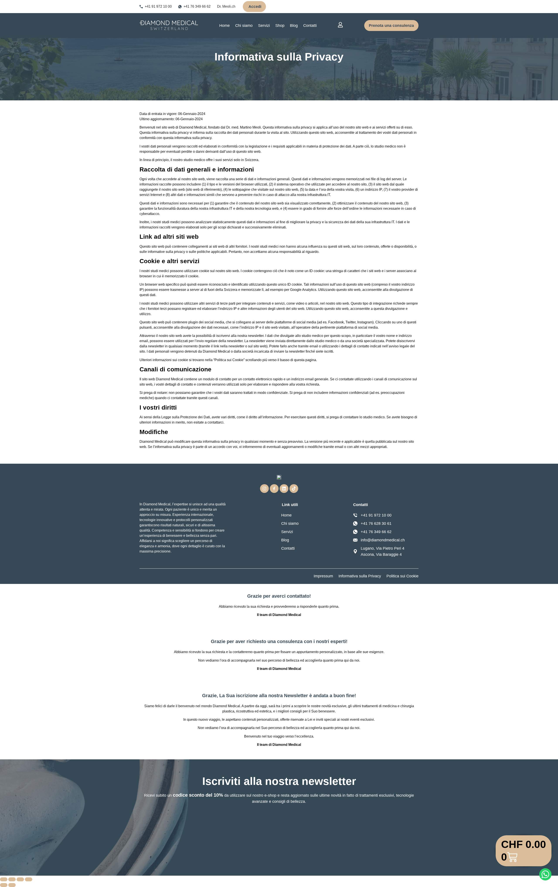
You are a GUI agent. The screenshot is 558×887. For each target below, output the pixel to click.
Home (224, 25)
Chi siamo (244, 25)
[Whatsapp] (545, 874)
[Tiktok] (293, 488)
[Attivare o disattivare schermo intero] (12, 879)
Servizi (264, 25)
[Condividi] (20, 879)
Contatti (310, 25)
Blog (294, 25)
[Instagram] (264, 488)
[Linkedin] (284, 488)
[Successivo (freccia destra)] (12, 885)
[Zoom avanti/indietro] (3, 879)
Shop (279, 25)
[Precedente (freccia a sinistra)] (3, 885)
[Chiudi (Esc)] (28, 879)
